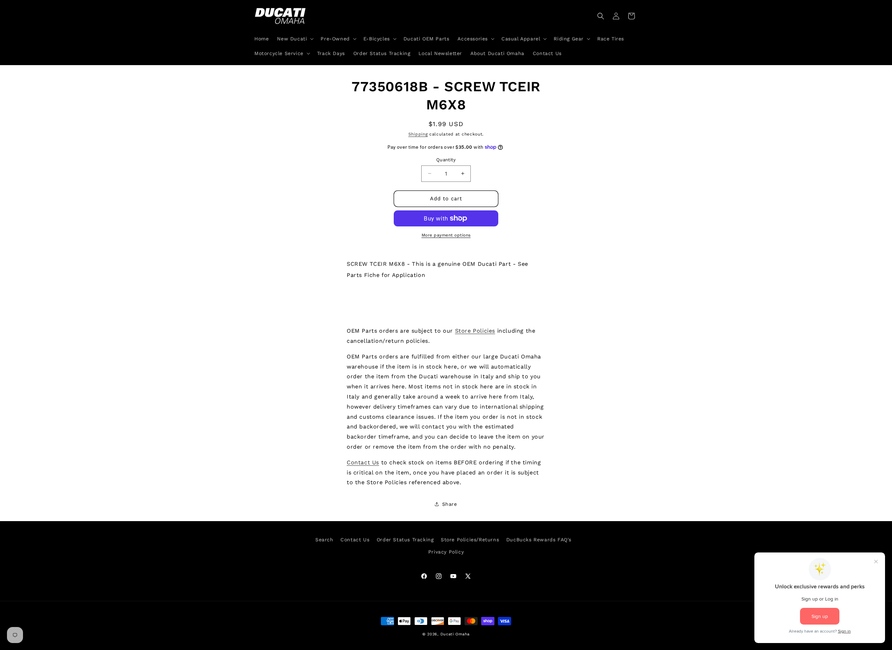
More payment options (446, 235)
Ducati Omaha (455, 634)
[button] (294, 38)
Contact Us (363, 462)
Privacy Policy (446, 552)
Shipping (418, 134)
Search (324, 539)
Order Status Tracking (405, 539)
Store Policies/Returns (470, 539)
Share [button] (449, 504)
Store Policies (475, 330)
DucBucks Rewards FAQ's (538, 539)
